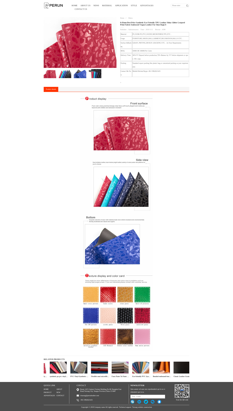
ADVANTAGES (146, 5)
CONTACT (60, 395)
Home (122, 18)
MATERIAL (107, 5)
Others (130, 18)
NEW (58, 392)
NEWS (96, 5)
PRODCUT (48, 392)
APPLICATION (121, 5)
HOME (74, 5)
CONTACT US (81, 9)
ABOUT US (85, 5)
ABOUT (59, 389)
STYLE (134, 5)
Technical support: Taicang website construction (135, 407)
